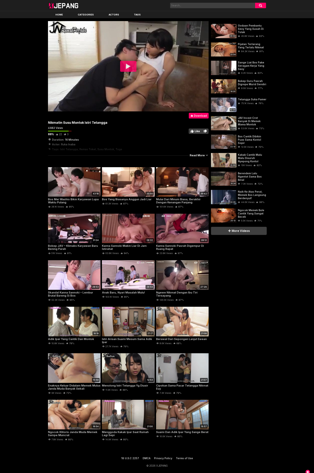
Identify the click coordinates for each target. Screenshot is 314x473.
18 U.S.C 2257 (130, 458)
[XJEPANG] (63, 5)
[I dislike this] (205, 131)
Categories (86, 14)
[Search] (260, 5)
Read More (198, 155)
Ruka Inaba (68, 144)
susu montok (105, 149)
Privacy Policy (163, 458)
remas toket (87, 149)
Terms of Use (184, 458)
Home (59, 14)
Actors (114, 14)
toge (119, 149)
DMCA (146, 458)
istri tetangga (69, 149)
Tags (137, 14)
